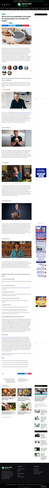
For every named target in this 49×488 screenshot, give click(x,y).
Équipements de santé (38, 394)
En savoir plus (4, 479)
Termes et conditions (37, 473)
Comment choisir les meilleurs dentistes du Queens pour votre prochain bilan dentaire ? (44, 426)
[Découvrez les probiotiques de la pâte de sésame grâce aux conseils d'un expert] (17, 36)
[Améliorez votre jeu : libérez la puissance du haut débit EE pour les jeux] (37, 449)
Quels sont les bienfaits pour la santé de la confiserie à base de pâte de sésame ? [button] (15, 362)
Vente (33, 8)
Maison (7, 8)
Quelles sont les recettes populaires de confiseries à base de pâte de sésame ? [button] (15, 360)
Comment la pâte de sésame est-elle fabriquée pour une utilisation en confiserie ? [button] (16, 364)
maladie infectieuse (13, 349)
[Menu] (2, 9)
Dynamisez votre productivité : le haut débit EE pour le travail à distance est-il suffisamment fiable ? (44, 443)
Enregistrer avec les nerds (6, 354)
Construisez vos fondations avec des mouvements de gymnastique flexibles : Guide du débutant (41, 398)
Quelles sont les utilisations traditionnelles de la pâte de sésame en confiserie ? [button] (15, 366)
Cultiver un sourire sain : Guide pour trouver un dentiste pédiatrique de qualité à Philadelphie (44, 419)
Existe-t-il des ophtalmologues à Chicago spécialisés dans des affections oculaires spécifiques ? (44, 412)
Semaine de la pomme (21, 476)
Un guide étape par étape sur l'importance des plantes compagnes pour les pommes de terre (9, 412)
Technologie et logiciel (14, 8)
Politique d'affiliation (21, 484)
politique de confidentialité (11, 484)
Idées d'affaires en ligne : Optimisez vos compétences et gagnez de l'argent (23, 380)
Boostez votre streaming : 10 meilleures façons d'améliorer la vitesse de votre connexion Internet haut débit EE (44, 456)
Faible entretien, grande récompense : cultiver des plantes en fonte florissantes (24, 412)
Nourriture (6, 11)
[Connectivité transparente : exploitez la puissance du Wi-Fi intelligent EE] (37, 435)
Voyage (36, 8)
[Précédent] (2, 70)
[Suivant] (31, 70)
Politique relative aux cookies (31, 484)
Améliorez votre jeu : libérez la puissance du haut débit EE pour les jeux (44, 449)
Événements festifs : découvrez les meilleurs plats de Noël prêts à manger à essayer (8, 398)
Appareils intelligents (27, 8)
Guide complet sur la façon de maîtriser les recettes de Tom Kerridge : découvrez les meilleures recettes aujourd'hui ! (24, 399)
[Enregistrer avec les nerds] (24, 4)
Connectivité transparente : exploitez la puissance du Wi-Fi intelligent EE (44, 436)
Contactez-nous (36, 470)
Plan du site (40, 484)
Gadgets (20, 8)
